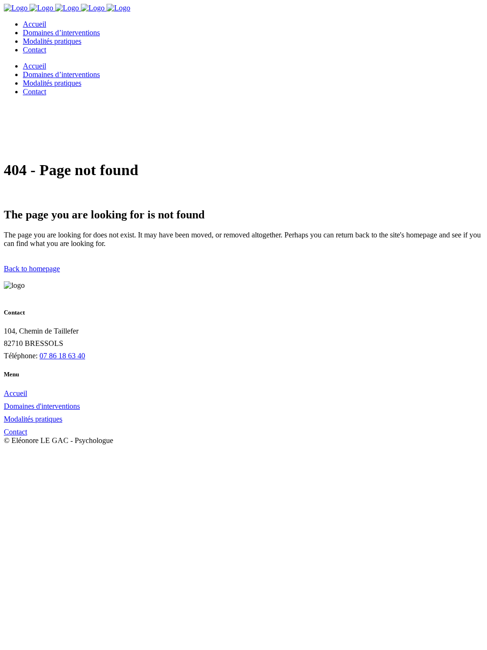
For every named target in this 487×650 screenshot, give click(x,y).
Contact (15, 432)
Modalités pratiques (33, 419)
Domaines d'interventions (42, 406)
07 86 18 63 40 (62, 356)
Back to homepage (32, 269)
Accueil (15, 393)
